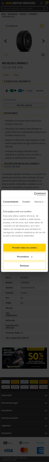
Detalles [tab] (26, 202)
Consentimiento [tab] (10, 202)
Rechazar (24, 265)
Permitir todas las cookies (24, 247)
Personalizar (23, 256)
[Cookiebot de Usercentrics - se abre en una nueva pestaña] (34, 194)
